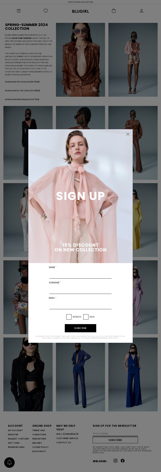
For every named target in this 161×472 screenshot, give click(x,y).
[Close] (128, 134)
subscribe (80, 328)
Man (92, 316)
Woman (77, 316)
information (97, 336)
